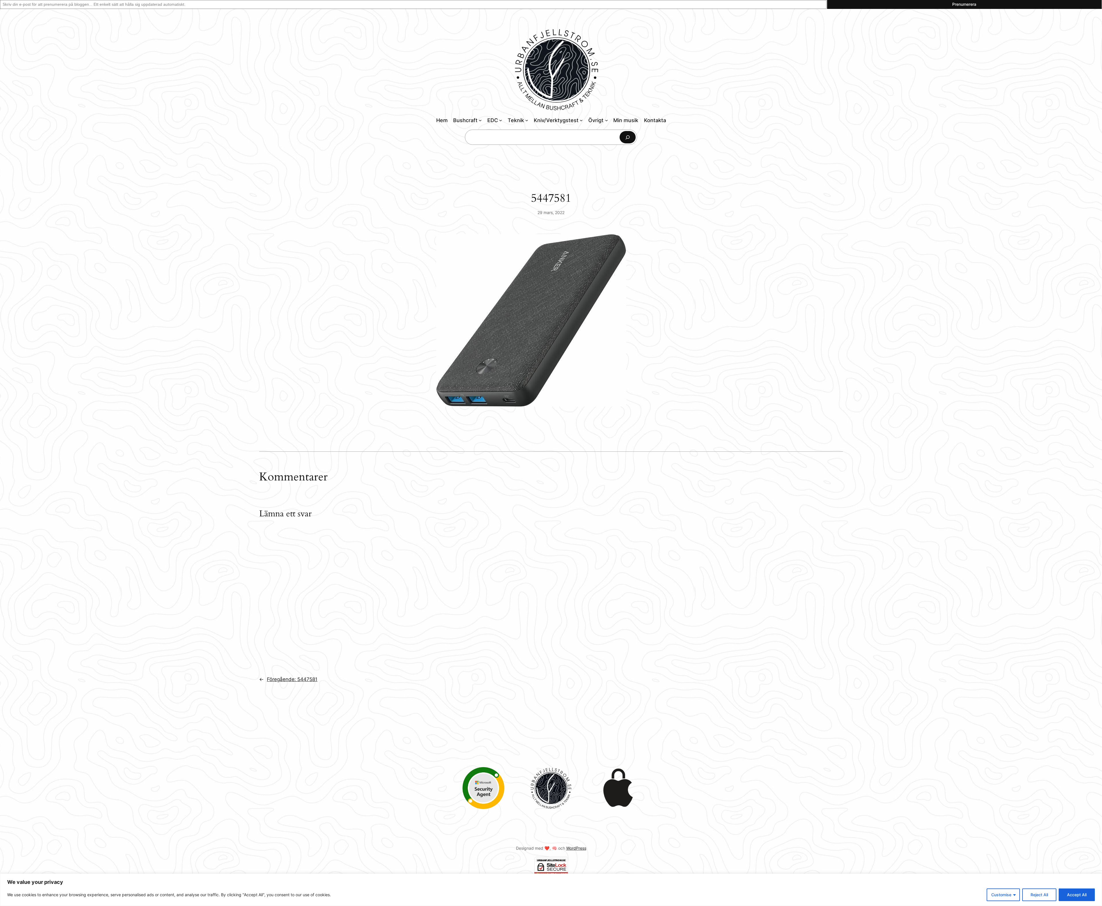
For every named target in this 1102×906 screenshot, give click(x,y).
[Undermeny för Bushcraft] (480, 120)
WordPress (576, 848)
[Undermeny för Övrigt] (606, 120)
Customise (1001, 894)
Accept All (1077, 894)
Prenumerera (964, 4)
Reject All (1039, 894)
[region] (551, 890)
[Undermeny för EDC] (500, 120)
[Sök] (628, 137)
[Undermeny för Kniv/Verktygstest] (581, 120)
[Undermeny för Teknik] (526, 120)
